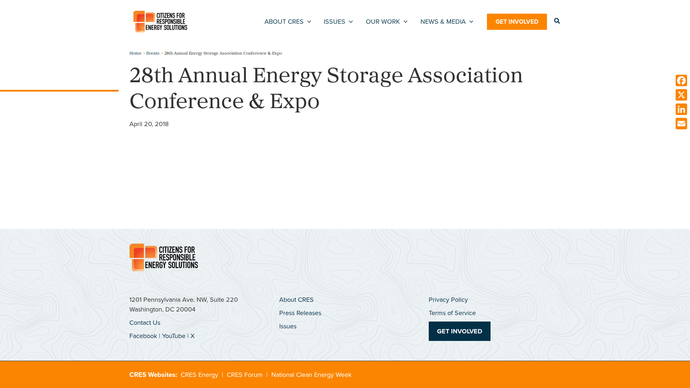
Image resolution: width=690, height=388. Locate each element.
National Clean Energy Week (311, 374)
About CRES (296, 299)
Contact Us (144, 322)
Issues (287, 326)
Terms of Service (452, 313)
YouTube (173, 336)
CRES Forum (245, 374)
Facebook (143, 336)
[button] (307, 21)
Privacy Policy (448, 299)
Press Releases (300, 313)
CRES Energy (199, 374)
